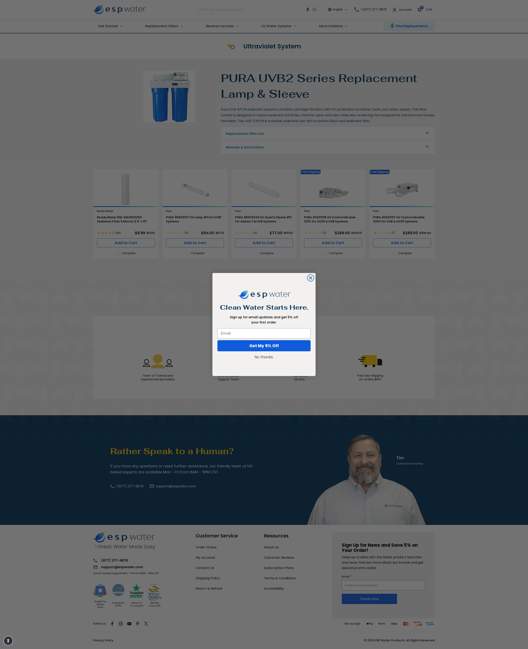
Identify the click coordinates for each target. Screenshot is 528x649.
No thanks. (264, 357)
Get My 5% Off (264, 346)
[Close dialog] (310, 278)
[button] (8, 641)
